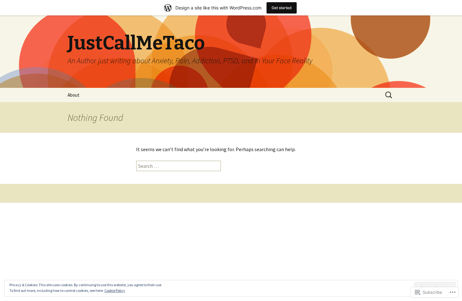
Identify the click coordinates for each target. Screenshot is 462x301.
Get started (282, 7)
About (74, 95)
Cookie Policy (114, 290)
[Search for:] (389, 95)
